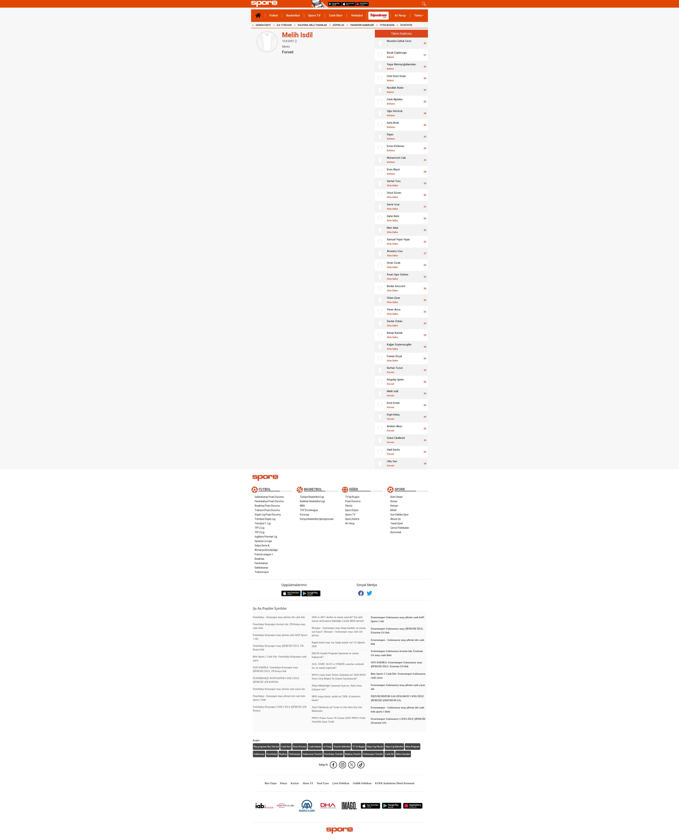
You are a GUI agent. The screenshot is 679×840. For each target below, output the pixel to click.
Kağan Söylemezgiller (399, 346)
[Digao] (380, 136)
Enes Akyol (393, 171)
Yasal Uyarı (396, 523)
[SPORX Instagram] (342, 765)
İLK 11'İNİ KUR (284, 25)
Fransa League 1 (264, 554)
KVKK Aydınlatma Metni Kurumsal (394, 783)
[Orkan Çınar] (380, 300)
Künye (393, 501)
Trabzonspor (262, 572)
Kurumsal (395, 532)
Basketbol (293, 15)
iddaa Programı (412, 746)
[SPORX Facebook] (333, 765)
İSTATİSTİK (406, 25)
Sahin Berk (393, 218)
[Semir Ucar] (380, 206)
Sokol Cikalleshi (396, 440)
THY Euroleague (309, 510)
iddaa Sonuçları (403, 754)
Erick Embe (393, 405)
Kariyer (394, 505)
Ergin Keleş (393, 416)
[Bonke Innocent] (380, 288)
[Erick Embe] (380, 405)
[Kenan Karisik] (380, 335)
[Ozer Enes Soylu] (380, 78)
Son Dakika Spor (399, 514)
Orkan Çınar (393, 300)
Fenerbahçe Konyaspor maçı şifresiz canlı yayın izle (279, 689)
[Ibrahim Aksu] (380, 428)
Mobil (393, 510)
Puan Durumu (353, 501)
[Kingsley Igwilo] (380, 382)
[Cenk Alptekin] (380, 101)
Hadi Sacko (393, 451)
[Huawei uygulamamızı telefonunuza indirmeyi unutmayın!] (362, 4)
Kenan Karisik (394, 335)
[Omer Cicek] (380, 265)
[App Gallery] (413, 805)
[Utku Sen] (380, 463)
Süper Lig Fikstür (375, 746)
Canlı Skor (336, 15)
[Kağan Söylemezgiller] (380, 346)
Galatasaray (261, 567)
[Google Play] (391, 805)
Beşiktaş (259, 558)
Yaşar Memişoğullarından (401, 66)
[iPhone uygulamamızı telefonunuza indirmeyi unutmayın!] (348, 4)
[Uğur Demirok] (380, 113)
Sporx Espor (352, 510)
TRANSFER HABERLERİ (362, 25)
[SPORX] (339, 830)
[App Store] (370, 805)
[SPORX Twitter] (352, 765)
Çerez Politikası (340, 783)
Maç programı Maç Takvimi (266, 746)
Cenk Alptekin (395, 101)
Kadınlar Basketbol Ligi (312, 501)
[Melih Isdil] (380, 393)
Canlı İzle (389, 754)
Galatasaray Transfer (312, 754)
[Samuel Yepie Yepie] (380, 241)
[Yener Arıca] (380, 311)
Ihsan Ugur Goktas (397, 276)
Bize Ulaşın (396, 496)
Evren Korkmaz (395, 148)
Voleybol (357, 15)
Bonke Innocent (396, 288)
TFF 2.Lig (259, 527)
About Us (395, 519)
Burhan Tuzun (395, 370)
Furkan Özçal (394, 358)
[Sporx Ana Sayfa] (280, 4)
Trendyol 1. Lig (263, 523)
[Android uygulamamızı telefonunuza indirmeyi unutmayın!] (335, 4)
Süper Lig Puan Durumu (268, 514)
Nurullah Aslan (395, 89)
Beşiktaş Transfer (353, 754)
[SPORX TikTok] (361, 765)
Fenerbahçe (261, 563)
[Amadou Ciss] (380, 253)
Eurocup (304, 514)
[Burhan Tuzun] (380, 370)
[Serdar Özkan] (380, 323)
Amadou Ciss (395, 253)
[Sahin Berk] (380, 218)
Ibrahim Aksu (394, 428)
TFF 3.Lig (259, 532)
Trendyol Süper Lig (265, 519)
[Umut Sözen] (380, 195)
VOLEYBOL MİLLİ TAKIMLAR (312, 25)
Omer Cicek (393, 265)
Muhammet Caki (396, 159)
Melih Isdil (392, 393)
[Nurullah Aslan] (380, 90)
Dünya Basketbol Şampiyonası (316, 519)
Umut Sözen (394, 194)
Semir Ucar (393, 206)
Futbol (273, 15)
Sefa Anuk (393, 124)
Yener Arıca (393, 311)
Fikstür (349, 505)
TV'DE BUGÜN (387, 25)
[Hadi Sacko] (380, 452)
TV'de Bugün (352, 496)
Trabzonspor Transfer (373, 754)
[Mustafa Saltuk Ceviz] (380, 43)
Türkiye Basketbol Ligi (312, 496)
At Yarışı (400, 15)
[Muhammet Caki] (380, 160)
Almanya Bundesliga (266, 550)
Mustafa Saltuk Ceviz (399, 43)
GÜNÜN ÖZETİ (263, 25)
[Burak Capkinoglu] (380, 55)
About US (308, 783)
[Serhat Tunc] (380, 183)
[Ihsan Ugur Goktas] (380, 276)
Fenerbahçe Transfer (333, 754)
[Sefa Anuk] (380, 125)
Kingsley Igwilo (395, 381)
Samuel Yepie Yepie (398, 241)
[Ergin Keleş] (380, 417)
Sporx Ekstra (352, 519)
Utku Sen (392, 463)
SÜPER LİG (338, 25)
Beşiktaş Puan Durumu (267, 505)
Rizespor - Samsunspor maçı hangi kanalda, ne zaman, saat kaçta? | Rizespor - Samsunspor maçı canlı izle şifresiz (339, 632)
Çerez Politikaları (399, 527)
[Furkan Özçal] (380, 358)
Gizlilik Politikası (362, 783)
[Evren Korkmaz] (380, 148)
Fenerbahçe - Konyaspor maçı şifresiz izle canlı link (279, 617)
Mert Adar (392, 229)
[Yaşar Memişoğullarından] (380, 66)
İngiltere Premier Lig (266, 536)
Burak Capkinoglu (397, 54)
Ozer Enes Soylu (396, 78)
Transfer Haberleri (341, 746)
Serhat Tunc (394, 183)
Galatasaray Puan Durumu (269, 496)
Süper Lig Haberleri (394, 746)
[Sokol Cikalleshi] (380, 440)
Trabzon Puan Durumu (267, 510)
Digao (391, 136)
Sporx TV (314, 15)
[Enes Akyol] (380, 171)
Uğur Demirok (394, 113)
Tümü (418, 15)
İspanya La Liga (263, 541)
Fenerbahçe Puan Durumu (269, 501)
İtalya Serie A (262, 545)
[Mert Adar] (380, 230)
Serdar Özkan (394, 323)
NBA (302, 505)
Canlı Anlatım (314, 746)
